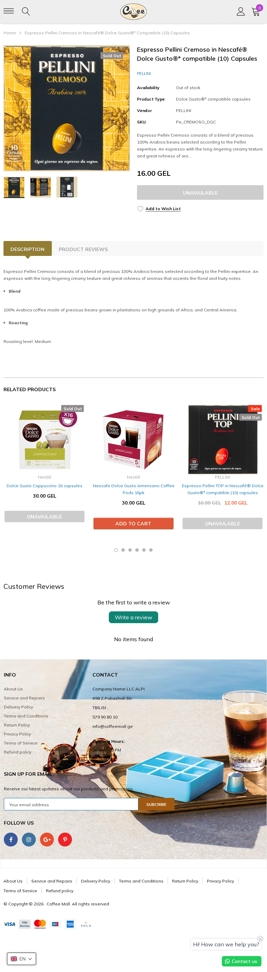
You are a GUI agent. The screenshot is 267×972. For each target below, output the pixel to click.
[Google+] (47, 839)
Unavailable (200, 193)
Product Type (151, 99)
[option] (66, 108)
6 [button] (151, 550)
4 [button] (137, 550)
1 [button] (116, 550)
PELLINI (144, 73)
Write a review (133, 617)
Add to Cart (133, 524)
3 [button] (130, 550)
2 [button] (123, 550)
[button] (21, 959)
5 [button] (144, 550)
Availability (148, 87)
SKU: (141, 121)
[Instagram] (29, 839)
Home (9, 32)
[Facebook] (11, 839)
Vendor (144, 110)
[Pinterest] (65, 839)
